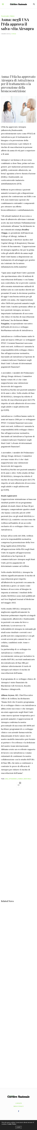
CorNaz (13, 34)
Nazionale (5, 16)
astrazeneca (13, 779)
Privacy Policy (19, 1106)
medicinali (27, 779)
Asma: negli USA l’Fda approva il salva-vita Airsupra (17, 24)
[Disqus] (18, 819)
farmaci (20, 779)
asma (6, 779)
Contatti (18, 1103)
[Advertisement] (18, 53)
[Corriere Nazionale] (18, 4)
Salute (12, 16)
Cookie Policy (11, 1124)
